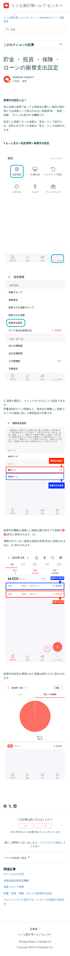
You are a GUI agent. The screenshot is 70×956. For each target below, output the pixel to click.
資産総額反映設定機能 (16, 880)
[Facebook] (5, 806)
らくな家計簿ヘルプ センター (19, 17)
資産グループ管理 (14, 886)
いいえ (44, 825)
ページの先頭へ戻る (15, 857)
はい (26, 825)
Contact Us (44, 941)
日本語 (34, 929)
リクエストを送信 (50, 842)
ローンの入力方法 (14, 874)
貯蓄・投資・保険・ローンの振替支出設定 (28, 893)
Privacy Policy (27, 941)
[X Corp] (10, 806)
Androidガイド (47, 17)
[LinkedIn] (14, 806)
